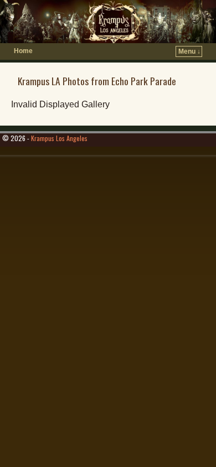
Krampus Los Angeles (59, 138)
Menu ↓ (189, 51)
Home (23, 51)
